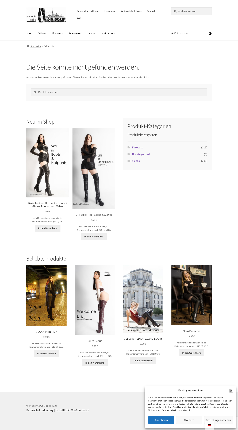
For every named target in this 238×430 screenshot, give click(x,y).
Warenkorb (75, 33)
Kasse (92, 33)
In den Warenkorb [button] (47, 228)
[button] (231, 390)
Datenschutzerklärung (88, 11)
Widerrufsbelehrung (131, 11)
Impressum (110, 11)
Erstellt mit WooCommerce (72, 410)
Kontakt (151, 11)
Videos (42, 33)
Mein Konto (109, 33)
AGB (79, 18)
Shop (29, 33)
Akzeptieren (161, 420)
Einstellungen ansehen (218, 420)
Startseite (35, 46)
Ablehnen (189, 420)
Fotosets (57, 33)
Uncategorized (141, 154)
